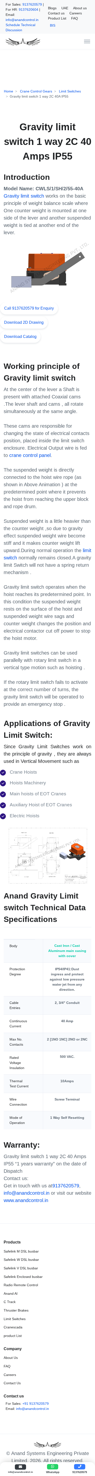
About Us (11, 1358)
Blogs (52, 8)
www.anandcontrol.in (26, 1200)
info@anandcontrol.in (22, 20)
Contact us (56, 13)
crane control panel (30, 455)
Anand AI (11, 1293)
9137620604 (28, 9)
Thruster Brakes (16, 1310)
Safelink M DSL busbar (21, 1251)
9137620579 (32, 4)
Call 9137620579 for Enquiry (29, 308)
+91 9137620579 (35, 1403)
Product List (57, 18)
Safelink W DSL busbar (21, 1260)
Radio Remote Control (21, 1285)
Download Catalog (20, 336)
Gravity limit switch (24, 196)
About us (80, 8)
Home (8, 91)
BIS (52, 25)
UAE (64, 8)
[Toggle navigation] (87, 41)
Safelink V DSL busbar (21, 1268)
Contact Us (12, 1383)
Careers (75, 13)
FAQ (74, 18)
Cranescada (13, 1327)
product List (13, 1336)
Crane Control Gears (35, 91)
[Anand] (22, 41)
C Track (10, 1302)
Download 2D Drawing (24, 322)
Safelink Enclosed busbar (23, 1277)
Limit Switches (69, 91)
